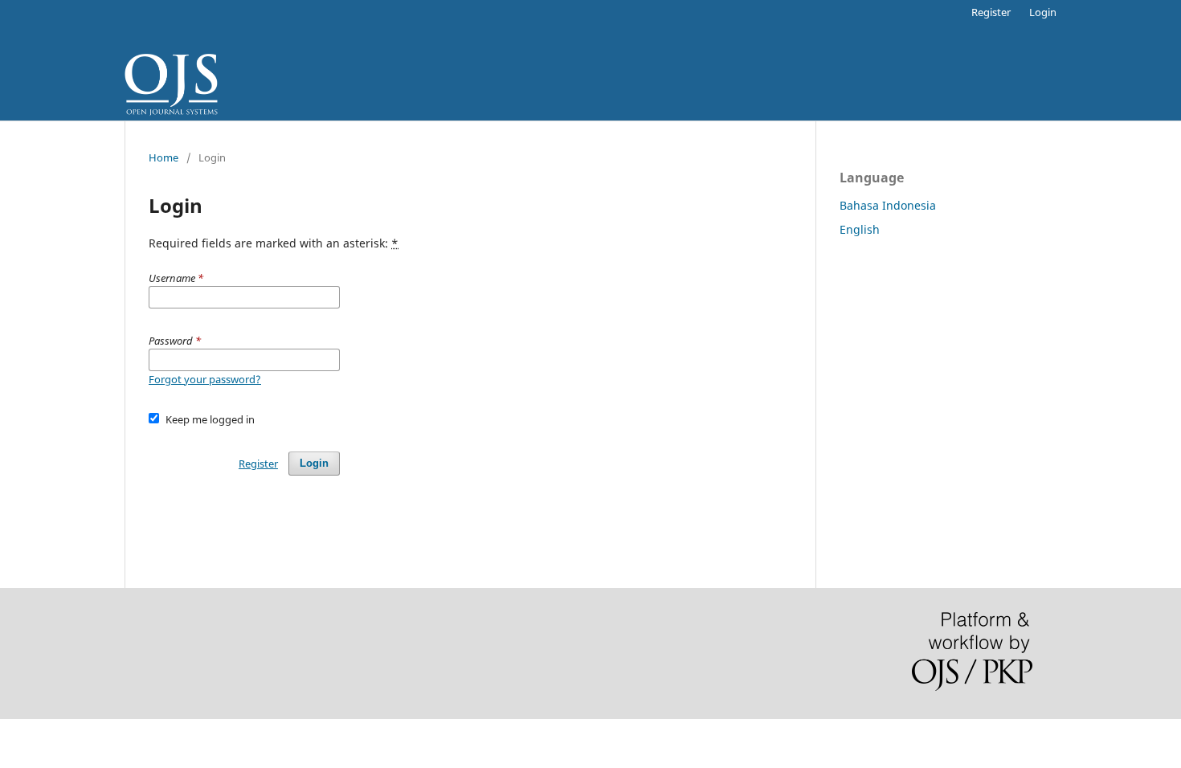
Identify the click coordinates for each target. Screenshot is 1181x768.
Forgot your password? (205, 379)
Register (991, 12)
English (860, 229)
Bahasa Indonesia (888, 205)
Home (163, 157)
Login (1042, 12)
